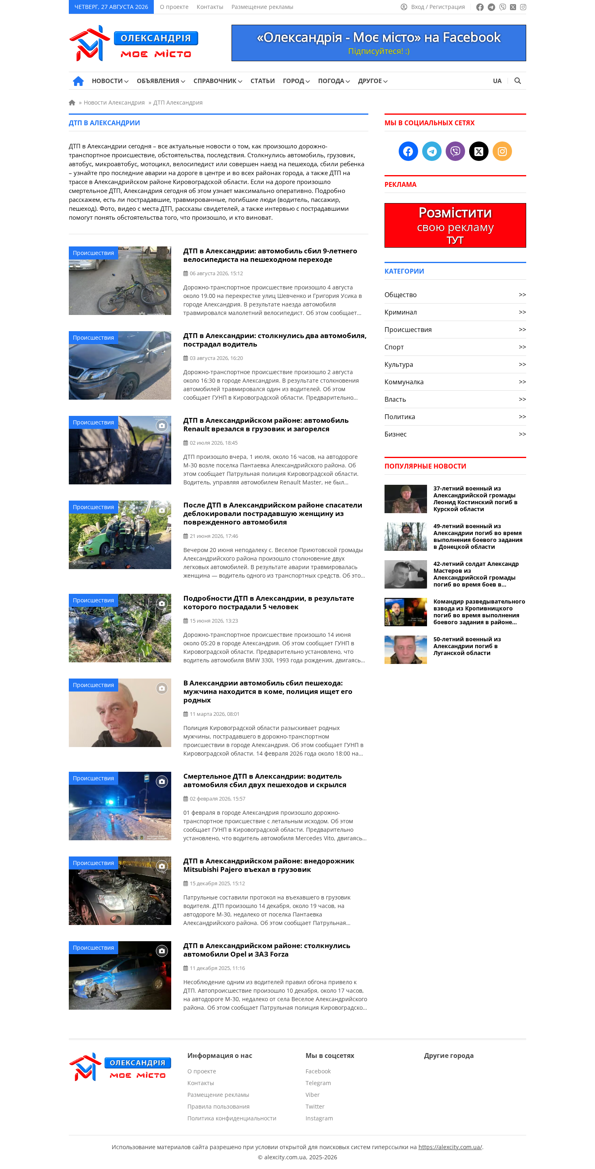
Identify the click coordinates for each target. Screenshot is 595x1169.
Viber (313, 1094)
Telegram (318, 1083)
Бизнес (455, 434)
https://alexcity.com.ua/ (450, 1147)
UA (497, 81)
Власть (455, 399)
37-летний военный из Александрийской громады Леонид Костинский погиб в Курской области (476, 498)
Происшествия (93, 253)
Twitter (315, 1106)
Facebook (318, 1071)
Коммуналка (455, 381)
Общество (455, 294)
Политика (455, 416)
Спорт (455, 347)
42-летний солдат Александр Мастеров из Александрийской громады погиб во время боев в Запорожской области (476, 574)
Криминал (455, 312)
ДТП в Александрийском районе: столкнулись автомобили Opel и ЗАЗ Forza (266, 950)
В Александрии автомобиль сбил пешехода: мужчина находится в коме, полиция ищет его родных (268, 691)
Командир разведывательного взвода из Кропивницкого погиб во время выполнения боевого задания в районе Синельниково (479, 611)
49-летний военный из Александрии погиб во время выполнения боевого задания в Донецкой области (478, 536)
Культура (455, 364)
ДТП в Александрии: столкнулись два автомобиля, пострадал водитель (275, 340)
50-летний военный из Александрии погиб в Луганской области (467, 646)
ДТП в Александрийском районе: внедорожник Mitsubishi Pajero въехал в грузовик (269, 865)
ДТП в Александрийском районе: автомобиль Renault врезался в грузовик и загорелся (265, 424)
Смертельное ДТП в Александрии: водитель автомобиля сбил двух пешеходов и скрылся (264, 780)
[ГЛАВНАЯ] (78, 81)
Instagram (319, 1118)
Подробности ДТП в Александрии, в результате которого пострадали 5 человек (268, 602)
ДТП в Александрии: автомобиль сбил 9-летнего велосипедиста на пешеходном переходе (270, 255)
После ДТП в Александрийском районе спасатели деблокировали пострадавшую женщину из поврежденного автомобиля (272, 513)
